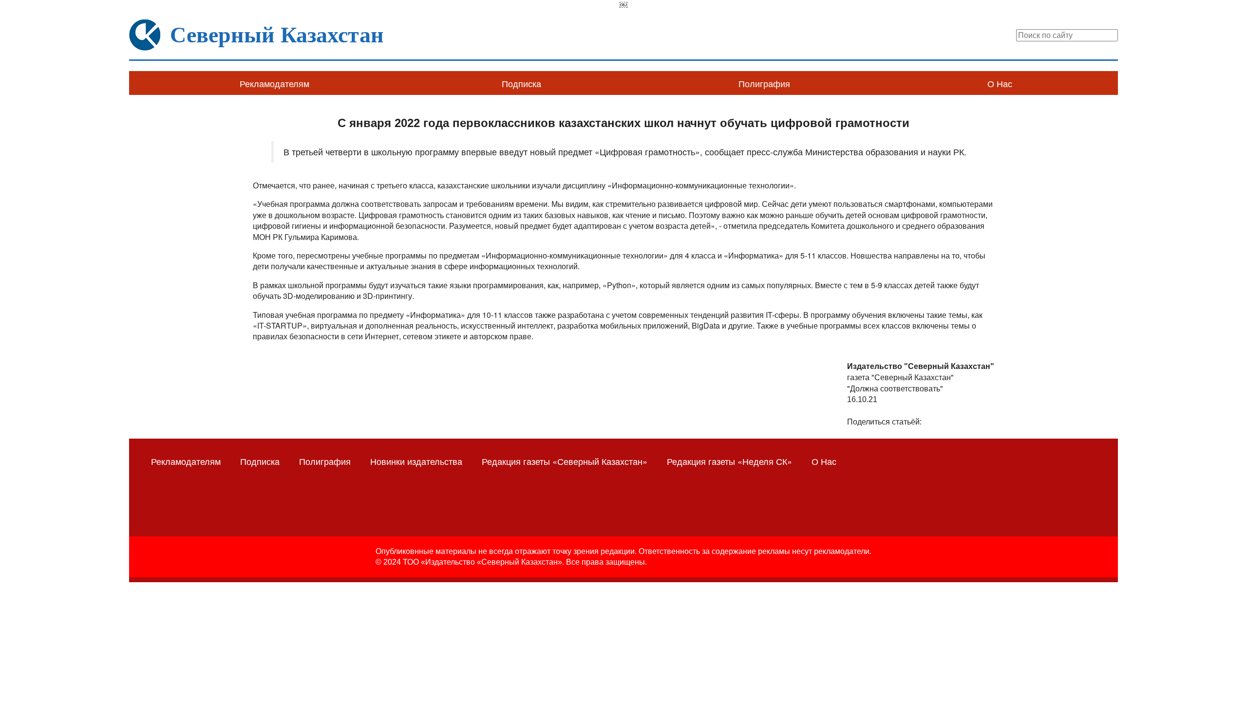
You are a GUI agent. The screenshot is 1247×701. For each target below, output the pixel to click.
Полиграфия (764, 83)
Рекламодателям (274, 83)
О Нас (999, 83)
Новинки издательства (416, 461)
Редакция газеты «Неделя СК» (729, 461)
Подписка (521, 83)
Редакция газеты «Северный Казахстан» (564, 461)
